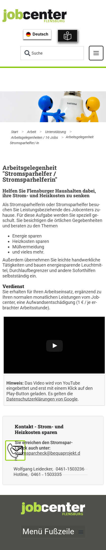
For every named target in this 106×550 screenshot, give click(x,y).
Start (14, 132)
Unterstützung (55, 132)
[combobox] (52, 53)
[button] (53, 532)
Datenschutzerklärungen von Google (42, 399)
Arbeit (31, 132)
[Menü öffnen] (96, 53)
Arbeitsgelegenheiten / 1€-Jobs (34, 138)
